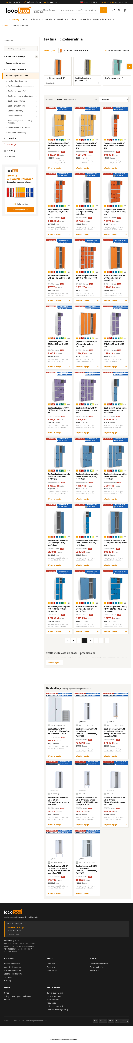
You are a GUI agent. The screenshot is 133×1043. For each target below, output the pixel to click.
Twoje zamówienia (55, 993)
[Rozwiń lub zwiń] (4, 56)
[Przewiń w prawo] (129, 66)
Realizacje (51, 967)
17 (101, 640)
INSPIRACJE (52, 970)
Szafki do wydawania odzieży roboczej (20, 121)
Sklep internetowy (63, 1040)
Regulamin (51, 1003)
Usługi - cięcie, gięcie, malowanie (18, 996)
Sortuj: (95, 99)
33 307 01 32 (115, 2)
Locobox (5, 25)
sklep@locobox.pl (15, 927)
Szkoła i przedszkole (79, 19)
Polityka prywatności (55, 1006)
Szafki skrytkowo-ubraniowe (20, 96)
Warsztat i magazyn (102, 19)
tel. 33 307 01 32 (14, 930)
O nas (6, 993)
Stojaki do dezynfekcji (17, 132)
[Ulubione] (113, 10)
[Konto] (119, 10)
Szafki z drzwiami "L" (17, 91)
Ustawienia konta (54, 996)
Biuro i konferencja (32, 19)
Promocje (11, 144)
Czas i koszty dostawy (99, 963)
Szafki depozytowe (16, 101)
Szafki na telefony (15, 111)
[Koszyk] (125, 10)
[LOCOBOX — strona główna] (18, 10)
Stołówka (11, 138)
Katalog (15, 19)
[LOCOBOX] (13, 911)
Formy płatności (96, 967)
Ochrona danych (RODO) (57, 1009)
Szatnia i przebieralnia (55, 19)
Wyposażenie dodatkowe (19, 127)
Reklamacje (94, 970)
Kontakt (11, 156)
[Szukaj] (103, 10)
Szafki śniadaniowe (16, 106)
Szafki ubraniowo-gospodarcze (21, 86)
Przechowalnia (53, 999)
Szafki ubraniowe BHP (17, 81)
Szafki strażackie (15, 116)
